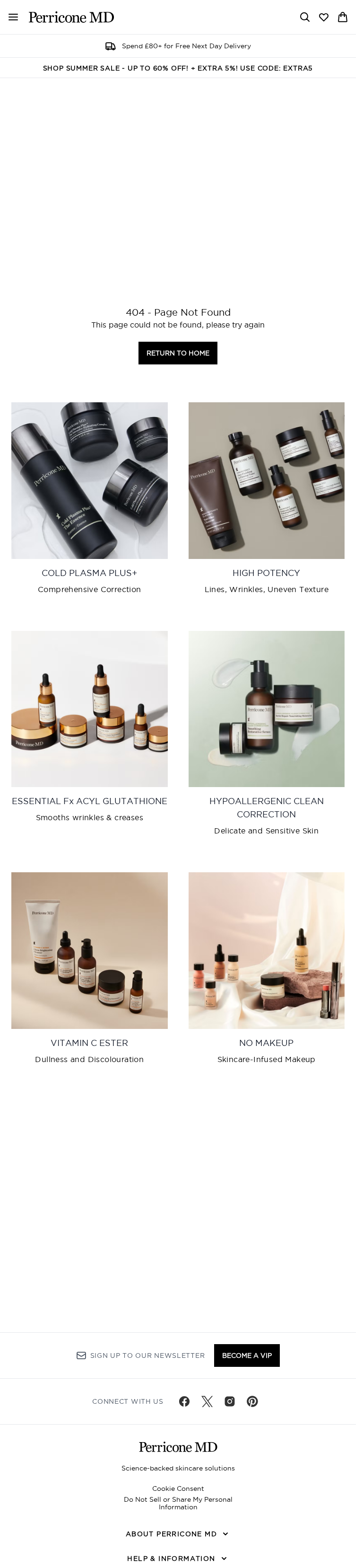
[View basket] (342, 17)
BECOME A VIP (247, 1355)
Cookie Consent (178, 1488)
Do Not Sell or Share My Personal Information (178, 1503)
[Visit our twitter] (207, 1401)
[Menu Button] (9, 17)
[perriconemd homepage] (71, 17)
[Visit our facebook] (184, 1401)
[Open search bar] (305, 17)
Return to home (178, 353)
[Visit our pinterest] (252, 1401)
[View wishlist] (323, 17)
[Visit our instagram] (229, 1401)
